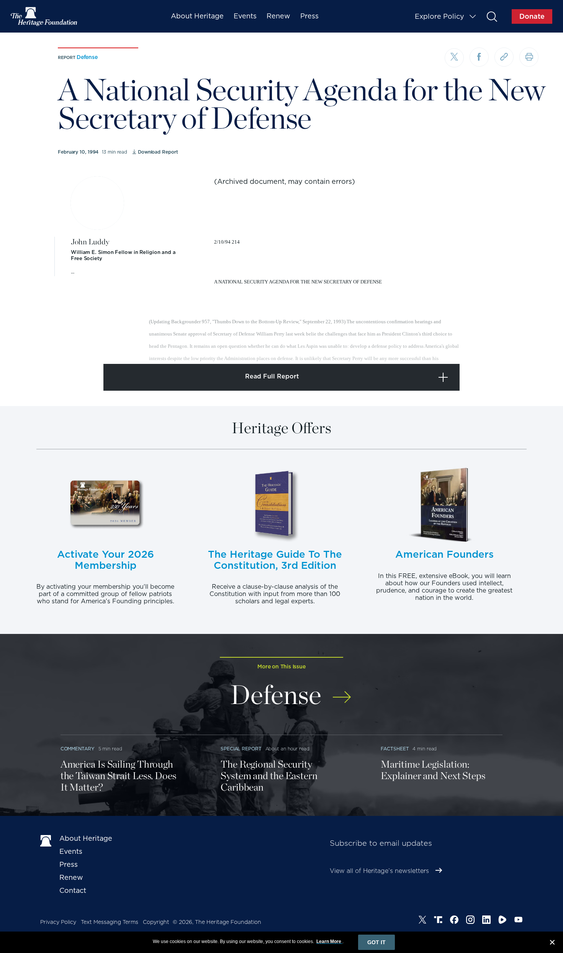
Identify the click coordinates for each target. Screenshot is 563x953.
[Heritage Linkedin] (486, 920)
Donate (532, 16)
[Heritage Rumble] (502, 920)
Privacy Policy (58, 922)
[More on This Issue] (342, 692)
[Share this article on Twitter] (454, 57)
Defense (87, 57)
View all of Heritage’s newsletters (379, 870)
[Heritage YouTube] (518, 920)
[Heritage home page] (46, 840)
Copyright (156, 922)
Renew (278, 16)
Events (245, 16)
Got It (376, 942)
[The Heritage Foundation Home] (44, 16)
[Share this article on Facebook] (479, 57)
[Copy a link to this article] (504, 57)
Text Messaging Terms (109, 922)
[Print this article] (528, 57)
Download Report (158, 152)
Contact (72, 890)
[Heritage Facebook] (454, 920)
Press (309, 16)
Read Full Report (272, 376)
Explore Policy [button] (439, 16)
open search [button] (491, 16)
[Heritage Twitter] (422, 920)
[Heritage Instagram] (470, 920)
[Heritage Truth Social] (438, 920)
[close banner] (552, 943)
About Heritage (197, 16)
